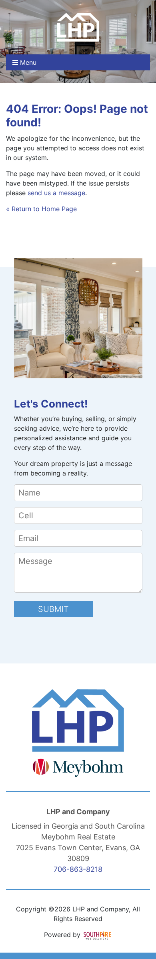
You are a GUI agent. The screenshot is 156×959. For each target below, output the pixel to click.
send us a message (56, 193)
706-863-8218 (78, 869)
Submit (53, 609)
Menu (27, 62)
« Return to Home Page (41, 209)
